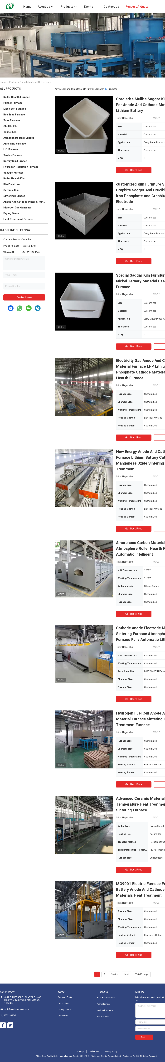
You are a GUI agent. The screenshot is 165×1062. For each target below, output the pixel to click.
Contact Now (24, 297)
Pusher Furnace (13, 102)
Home (3, 82)
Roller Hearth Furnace (16, 97)
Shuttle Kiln (10, 126)
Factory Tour (63, 1003)
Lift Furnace (10, 149)
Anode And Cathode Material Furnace (24, 201)
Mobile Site (94, 1051)
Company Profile (65, 997)
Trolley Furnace (12, 155)
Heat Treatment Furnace (18, 219)
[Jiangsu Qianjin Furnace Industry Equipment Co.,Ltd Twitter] (10, 1025)
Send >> (144, 1037)
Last (126, 974)
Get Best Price (133, 170)
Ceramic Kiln (11, 190)
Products (14, 82)
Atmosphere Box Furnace (18, 137)
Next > (114, 974)
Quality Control (64, 1009)
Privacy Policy (111, 1051)
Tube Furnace (11, 120)
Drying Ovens (11, 213)
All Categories (103, 1016)
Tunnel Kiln (9, 132)
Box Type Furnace (14, 114)
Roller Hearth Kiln (13, 178)
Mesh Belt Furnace (14, 108)
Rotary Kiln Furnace (15, 161)
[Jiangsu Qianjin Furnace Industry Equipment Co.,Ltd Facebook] (3, 1025)
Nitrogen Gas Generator (18, 207)
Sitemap (79, 1051)
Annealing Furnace (14, 143)
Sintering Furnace (14, 195)
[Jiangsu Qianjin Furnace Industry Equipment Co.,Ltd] (9, 6)
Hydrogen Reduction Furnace (21, 166)
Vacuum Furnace (13, 172)
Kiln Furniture (11, 184)
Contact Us (63, 1016)
